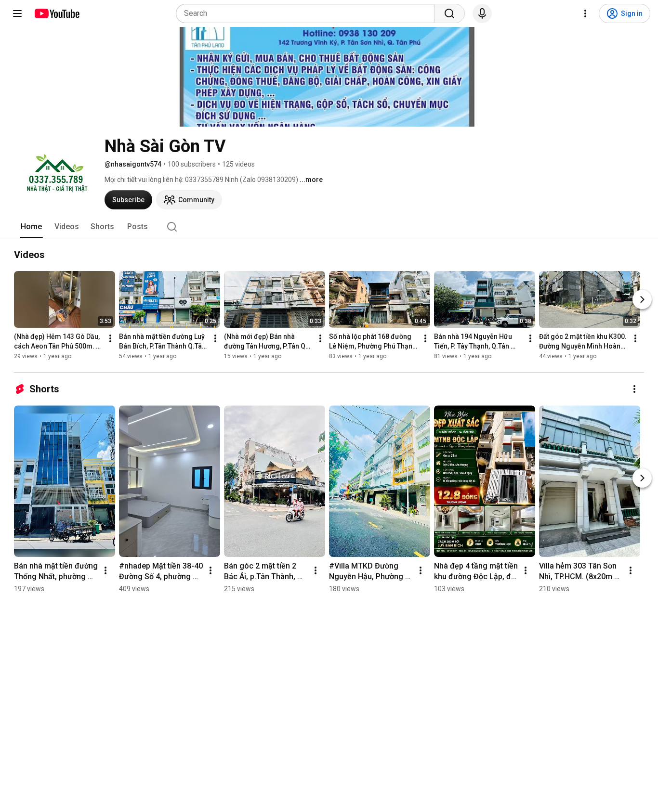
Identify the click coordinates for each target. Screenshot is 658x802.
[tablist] (329, 226)
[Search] (449, 13)
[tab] (31, 226)
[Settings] (585, 13)
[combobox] (308, 13)
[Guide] (17, 13)
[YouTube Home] (56, 13)
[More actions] (110, 338)
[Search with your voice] (482, 13)
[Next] (642, 299)
